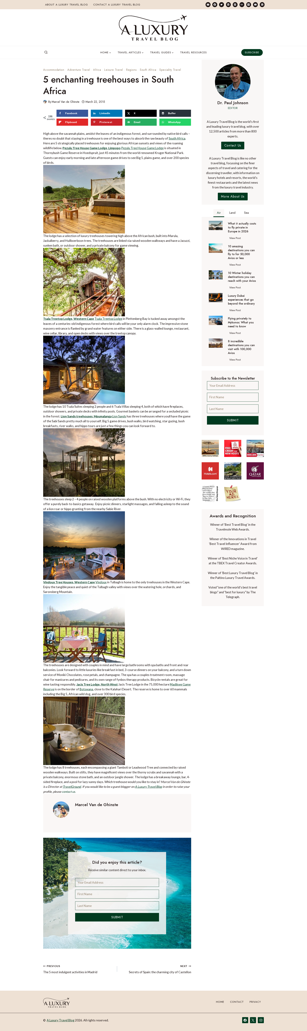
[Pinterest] (235, 4)
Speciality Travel (170, 70)
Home (220, 1002)
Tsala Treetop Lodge (108, 319)
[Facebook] (214, 4)
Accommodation (53, 70)
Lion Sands (119, 416)
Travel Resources (193, 52)
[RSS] (262, 4)
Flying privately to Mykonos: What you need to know (241, 322)
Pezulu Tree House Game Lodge (142, 148)
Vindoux (101, 582)
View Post (235, 238)
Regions (131, 70)
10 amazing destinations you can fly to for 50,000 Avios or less (241, 252)
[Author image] (45, 101)
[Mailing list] (208, 4)
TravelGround (72, 786)
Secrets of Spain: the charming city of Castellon (160, 969)
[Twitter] (221, 4)
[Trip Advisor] (241, 4)
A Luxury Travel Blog (148, 786)
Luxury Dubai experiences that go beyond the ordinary (241, 300)
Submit (117, 917)
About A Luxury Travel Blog (66, 5)
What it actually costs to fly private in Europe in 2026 (242, 227)
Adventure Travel (78, 70)
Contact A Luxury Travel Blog (116, 5)
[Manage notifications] (297, 1022)
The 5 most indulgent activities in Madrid (70, 969)
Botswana (86, 689)
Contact (237, 1002)
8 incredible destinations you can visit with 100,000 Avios (241, 347)
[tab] (218, 213)
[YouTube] (255, 4)
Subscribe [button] (252, 52)
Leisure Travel (113, 70)
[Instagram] (248, 4)
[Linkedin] (228, 4)
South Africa (148, 70)
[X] (253, 1020)
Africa (97, 70)
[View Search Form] (46, 52)
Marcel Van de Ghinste (65, 102)
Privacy (255, 1002)
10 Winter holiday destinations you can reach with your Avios (242, 277)
